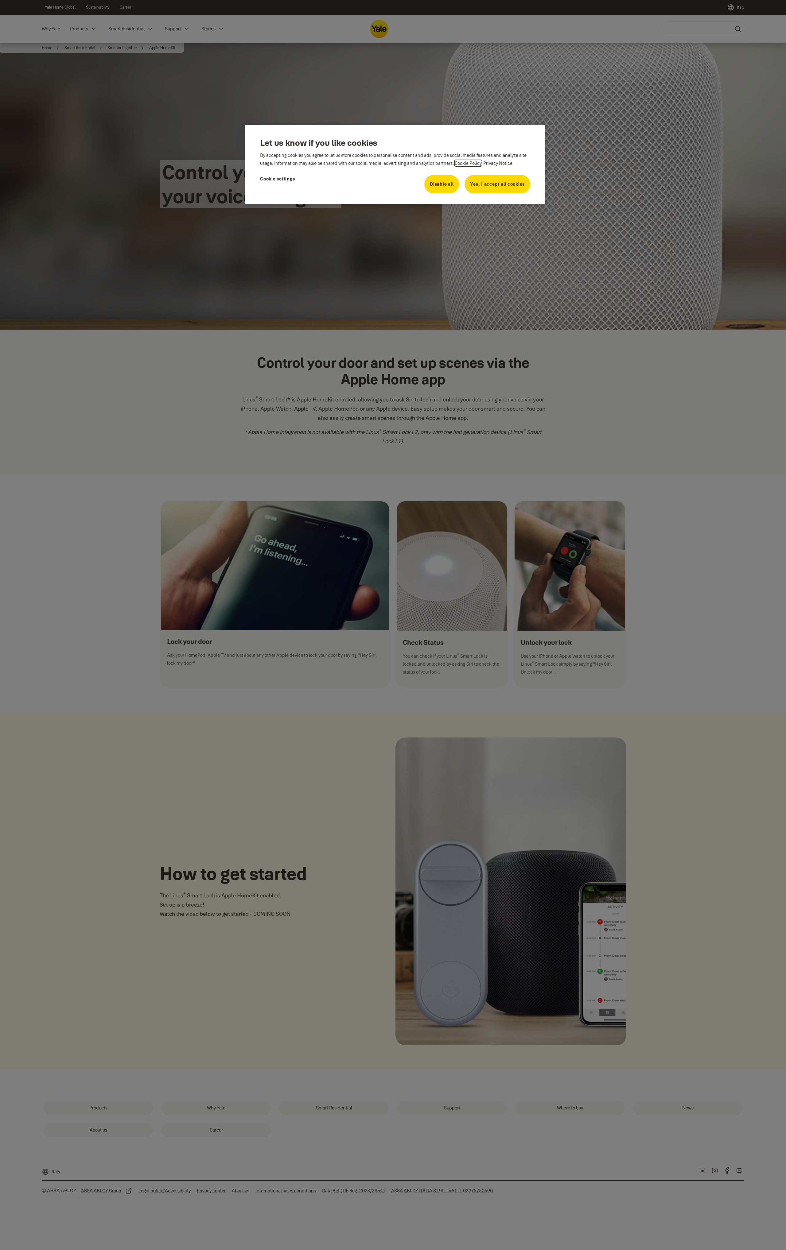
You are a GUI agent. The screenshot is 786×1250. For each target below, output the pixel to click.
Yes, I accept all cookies (497, 184)
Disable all (441, 184)
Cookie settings (277, 179)
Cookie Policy (468, 163)
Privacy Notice (497, 163)
